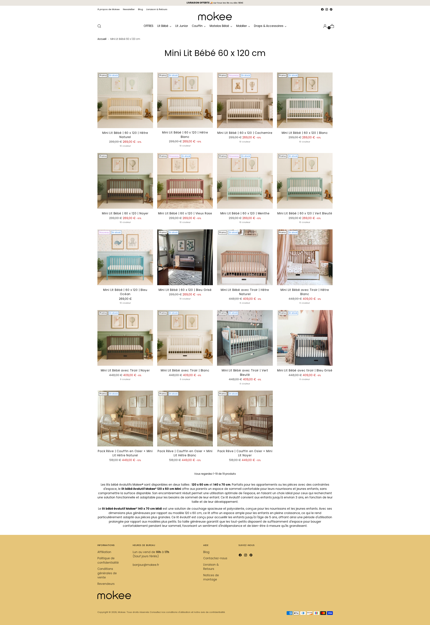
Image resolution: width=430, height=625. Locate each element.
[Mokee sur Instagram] (326, 9)
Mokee (121, 612)
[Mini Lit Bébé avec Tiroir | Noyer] (125, 338)
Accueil (101, 39)
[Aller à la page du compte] (323, 26)
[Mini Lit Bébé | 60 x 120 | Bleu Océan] (125, 257)
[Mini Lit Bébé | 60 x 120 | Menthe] (245, 181)
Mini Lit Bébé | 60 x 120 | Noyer (125, 213)
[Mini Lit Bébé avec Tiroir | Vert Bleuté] (245, 338)
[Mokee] (215, 16)
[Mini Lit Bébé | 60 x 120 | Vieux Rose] (185, 181)
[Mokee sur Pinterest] (331, 9)
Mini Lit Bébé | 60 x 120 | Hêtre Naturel (125, 135)
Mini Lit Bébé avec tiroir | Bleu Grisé (304, 370)
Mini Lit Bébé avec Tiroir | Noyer (125, 370)
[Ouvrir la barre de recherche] (99, 26)
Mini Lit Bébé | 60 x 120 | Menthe (245, 213)
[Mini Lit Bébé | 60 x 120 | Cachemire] (245, 100)
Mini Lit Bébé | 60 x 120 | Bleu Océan (125, 292)
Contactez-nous (215, 558)
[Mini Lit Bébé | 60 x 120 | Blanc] (305, 100)
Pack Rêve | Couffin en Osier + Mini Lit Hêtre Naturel (125, 453)
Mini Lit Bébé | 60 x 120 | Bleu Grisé (185, 290)
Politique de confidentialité (108, 560)
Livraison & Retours (211, 567)
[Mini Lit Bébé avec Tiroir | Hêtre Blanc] (305, 257)
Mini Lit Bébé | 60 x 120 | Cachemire (244, 133)
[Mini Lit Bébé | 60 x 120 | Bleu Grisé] (185, 257)
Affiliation (104, 552)
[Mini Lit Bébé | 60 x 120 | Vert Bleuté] (305, 181)
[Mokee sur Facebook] (322, 9)
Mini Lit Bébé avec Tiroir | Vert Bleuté (245, 372)
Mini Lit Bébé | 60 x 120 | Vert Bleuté (304, 213)
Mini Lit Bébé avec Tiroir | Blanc (185, 370)
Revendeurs (106, 584)
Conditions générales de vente (107, 573)
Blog (206, 552)
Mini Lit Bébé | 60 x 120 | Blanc (305, 133)
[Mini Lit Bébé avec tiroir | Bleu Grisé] (305, 338)
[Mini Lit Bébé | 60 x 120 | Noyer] (125, 181)
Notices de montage (211, 577)
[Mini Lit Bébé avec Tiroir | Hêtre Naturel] (245, 257)
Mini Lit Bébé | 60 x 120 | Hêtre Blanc (185, 134)
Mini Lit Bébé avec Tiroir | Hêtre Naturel (245, 292)
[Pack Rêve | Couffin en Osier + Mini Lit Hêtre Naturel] (125, 418)
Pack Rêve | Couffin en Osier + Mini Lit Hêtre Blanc (185, 453)
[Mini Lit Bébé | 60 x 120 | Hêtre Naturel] (125, 100)
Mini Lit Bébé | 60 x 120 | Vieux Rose (185, 213)
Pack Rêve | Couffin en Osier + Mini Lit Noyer (245, 453)
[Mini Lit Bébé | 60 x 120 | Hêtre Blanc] (185, 100)
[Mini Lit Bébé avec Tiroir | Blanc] (185, 338)
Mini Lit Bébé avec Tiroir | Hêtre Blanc (305, 292)
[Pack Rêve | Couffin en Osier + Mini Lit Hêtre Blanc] (185, 418)
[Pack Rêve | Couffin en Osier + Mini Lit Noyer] (245, 418)
